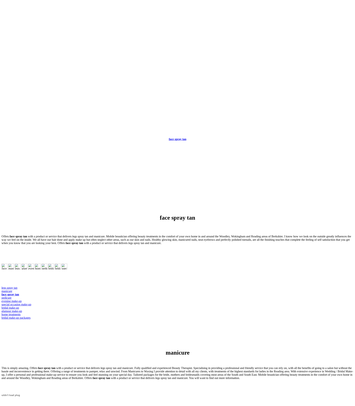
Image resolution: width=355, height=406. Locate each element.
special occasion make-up (16, 304)
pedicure (6, 297)
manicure (6, 291)
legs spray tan (9, 287)
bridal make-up (10, 307)
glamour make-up (11, 311)
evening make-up (11, 301)
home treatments (11, 314)
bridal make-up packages (16, 317)
